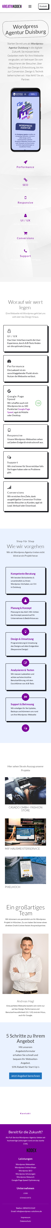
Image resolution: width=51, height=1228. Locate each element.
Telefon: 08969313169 (25, 1208)
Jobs (25, 1193)
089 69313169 (25, 1104)
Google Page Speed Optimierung (25, 1180)
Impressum (25, 1217)
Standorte (25, 1198)
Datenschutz (25, 1221)
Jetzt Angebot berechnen (25, 1075)
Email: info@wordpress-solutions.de (26, 1211)
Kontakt (43, 6)
